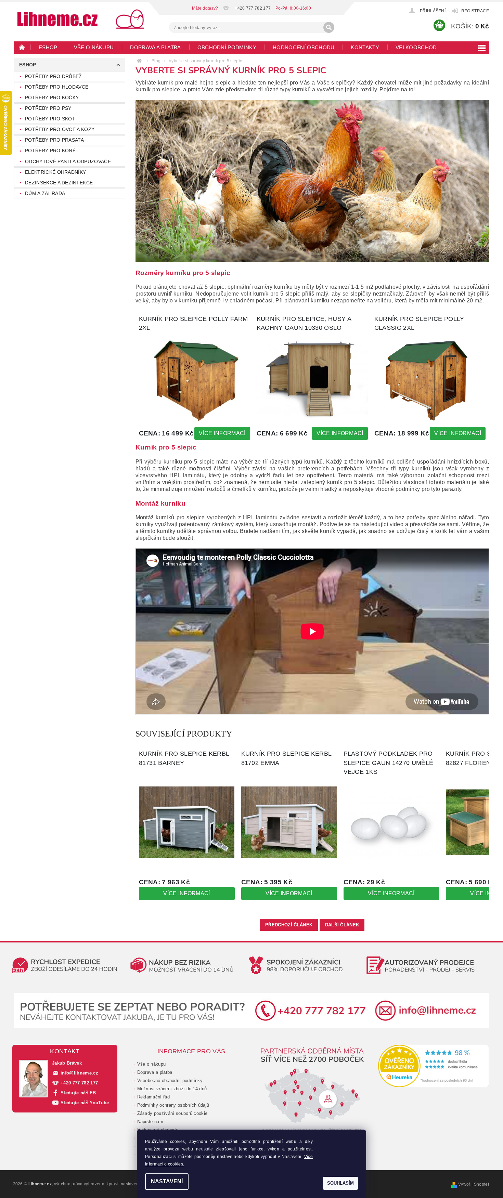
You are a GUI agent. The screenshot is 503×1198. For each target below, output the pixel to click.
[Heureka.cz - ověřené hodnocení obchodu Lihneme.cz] (433, 1066)
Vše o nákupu (94, 47)
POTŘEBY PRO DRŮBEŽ (53, 76)
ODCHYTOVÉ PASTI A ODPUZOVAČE (68, 161)
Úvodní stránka (22, 47)
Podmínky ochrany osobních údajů (173, 1105)
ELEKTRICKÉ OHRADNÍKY (55, 172)
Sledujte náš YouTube (85, 1102)
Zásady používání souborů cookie (172, 1113)
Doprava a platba (155, 47)
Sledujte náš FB (78, 1092)
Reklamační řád (153, 1096)
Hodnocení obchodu (303, 47)
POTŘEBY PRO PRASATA (54, 140)
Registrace (475, 11)
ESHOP (48, 47)
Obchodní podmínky (226, 47)
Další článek (342, 924)
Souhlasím (340, 1183)
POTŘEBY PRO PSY (48, 108)
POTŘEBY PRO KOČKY (52, 97)
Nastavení (167, 1181)
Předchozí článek (288, 924)
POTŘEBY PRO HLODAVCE (56, 87)
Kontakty (365, 47)
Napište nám (150, 1121)
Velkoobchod (416, 47)
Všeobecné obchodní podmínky (170, 1080)
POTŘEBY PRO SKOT (50, 118)
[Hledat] (328, 27)
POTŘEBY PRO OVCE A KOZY (59, 129)
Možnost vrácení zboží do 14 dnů (172, 1088)
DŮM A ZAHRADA (45, 193)
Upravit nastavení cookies (130, 1184)
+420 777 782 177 (79, 1082)
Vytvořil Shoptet (473, 1184)
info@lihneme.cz (79, 1073)
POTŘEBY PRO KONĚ (50, 150)
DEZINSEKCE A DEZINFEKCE (59, 182)
